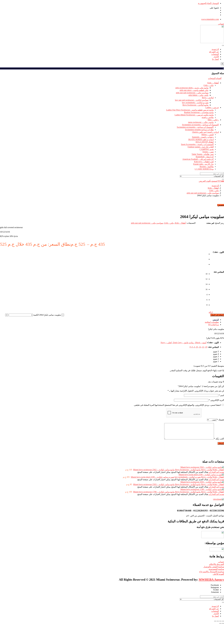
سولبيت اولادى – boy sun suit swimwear (191, 100)
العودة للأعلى (218, 574)
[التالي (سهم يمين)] (220, 623)
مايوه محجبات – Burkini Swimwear (199, 112)
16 (197, 347)
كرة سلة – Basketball (205, 157)
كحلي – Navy (166, 342)
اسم (221, 395)
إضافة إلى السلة (217, 315)
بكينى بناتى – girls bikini (198, 95)
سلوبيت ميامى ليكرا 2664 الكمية (47, 315)
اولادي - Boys (206, 470)
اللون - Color (218, 252)
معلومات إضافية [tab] (212, 322)
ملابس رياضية (208, 117)
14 (200, 347)
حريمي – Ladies (212, 107)
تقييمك (220, 420)
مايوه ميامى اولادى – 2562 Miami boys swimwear (154, 470)
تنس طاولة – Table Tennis (203, 154)
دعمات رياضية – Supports (203, 137)
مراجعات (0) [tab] (213, 324)
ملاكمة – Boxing (207, 166)
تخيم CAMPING (207, 149)
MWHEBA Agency (211, 579)
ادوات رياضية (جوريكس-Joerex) (205, 132)
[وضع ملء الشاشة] (220, 621)
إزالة (211, 312)
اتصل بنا (215, 59)
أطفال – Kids (213, 83)
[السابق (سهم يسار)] (223, 623)
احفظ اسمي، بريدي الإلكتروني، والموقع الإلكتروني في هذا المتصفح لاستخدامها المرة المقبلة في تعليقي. (177, 405)
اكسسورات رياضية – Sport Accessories (197, 144)
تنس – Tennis (208, 152)
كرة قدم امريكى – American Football (198, 159)
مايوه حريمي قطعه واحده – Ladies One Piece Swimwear (190, 110)
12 (203, 347)
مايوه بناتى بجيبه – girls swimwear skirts (191, 88)
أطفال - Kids (213, 188)
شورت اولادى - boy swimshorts (188, 477)
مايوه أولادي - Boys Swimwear (188, 470)
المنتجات (215, 54)
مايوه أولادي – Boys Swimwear (195, 105)
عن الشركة (214, 52)
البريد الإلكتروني (216, 400)
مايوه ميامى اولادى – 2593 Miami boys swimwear (154, 484)
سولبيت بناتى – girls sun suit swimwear (192, 93)
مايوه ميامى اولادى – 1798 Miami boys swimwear (154, 492)
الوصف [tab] (216, 320)
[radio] (204, 255)
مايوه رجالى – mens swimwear (201, 122)
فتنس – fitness (207, 134)
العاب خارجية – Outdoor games (201, 147)
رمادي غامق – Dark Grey (183, 342)
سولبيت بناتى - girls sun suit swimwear (203, 193)
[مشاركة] (218, 621)
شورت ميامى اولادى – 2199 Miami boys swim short (152, 477)
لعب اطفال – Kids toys (204, 162)
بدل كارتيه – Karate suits (203, 164)
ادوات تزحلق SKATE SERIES (201, 139)
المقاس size (219, 272)
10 (206, 347)
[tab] (109, 319)
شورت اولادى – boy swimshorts (195, 102)
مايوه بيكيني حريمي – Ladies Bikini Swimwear (194, 115)
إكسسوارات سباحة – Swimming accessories (200, 125)
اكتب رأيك (219, 439)
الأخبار (216, 57)
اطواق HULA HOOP (205, 142)
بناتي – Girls (209, 85)
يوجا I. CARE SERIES (204, 169)
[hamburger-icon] (223, 45)
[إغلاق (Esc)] (215, 621)
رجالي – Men (213, 120)
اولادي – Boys (208, 98)
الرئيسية (215, 49)
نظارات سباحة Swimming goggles (199, 130)
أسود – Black (200, 342)
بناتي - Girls (214, 190)
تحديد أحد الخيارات (216, 472)
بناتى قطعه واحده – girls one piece (194, 90)
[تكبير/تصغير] (223, 621)
